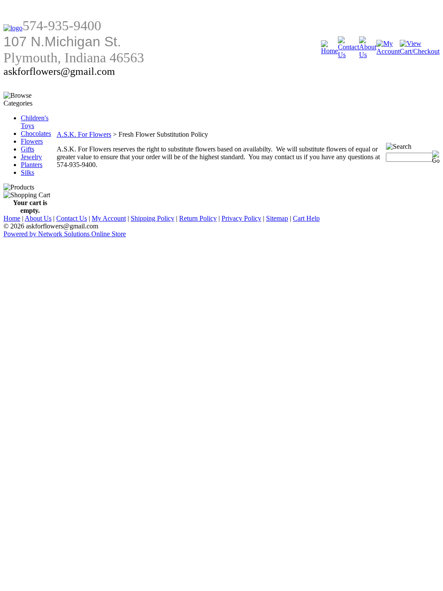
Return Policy (198, 218)
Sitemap (277, 218)
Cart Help (306, 218)
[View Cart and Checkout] (420, 51)
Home (11, 218)
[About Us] (367, 54)
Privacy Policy (241, 218)
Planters (31, 164)
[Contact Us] (348, 54)
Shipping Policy (152, 218)
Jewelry (31, 157)
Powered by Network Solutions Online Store (64, 234)
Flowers (32, 141)
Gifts (27, 149)
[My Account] (388, 51)
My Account (109, 218)
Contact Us (71, 218)
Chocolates (36, 133)
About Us (38, 218)
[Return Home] (12, 28)
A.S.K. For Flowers (84, 134)
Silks (27, 172)
